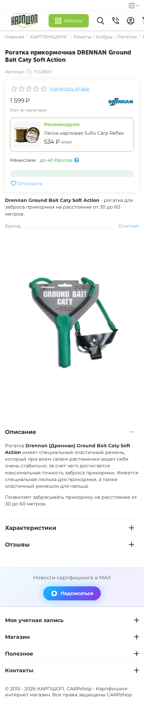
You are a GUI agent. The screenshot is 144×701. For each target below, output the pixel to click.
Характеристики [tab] (30, 527)
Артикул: (15, 71)
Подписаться (77, 593)
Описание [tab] (20, 432)
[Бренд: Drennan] (120, 101)
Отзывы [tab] (17, 544)
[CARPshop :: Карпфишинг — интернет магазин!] (26, 20)
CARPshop (119, 695)
